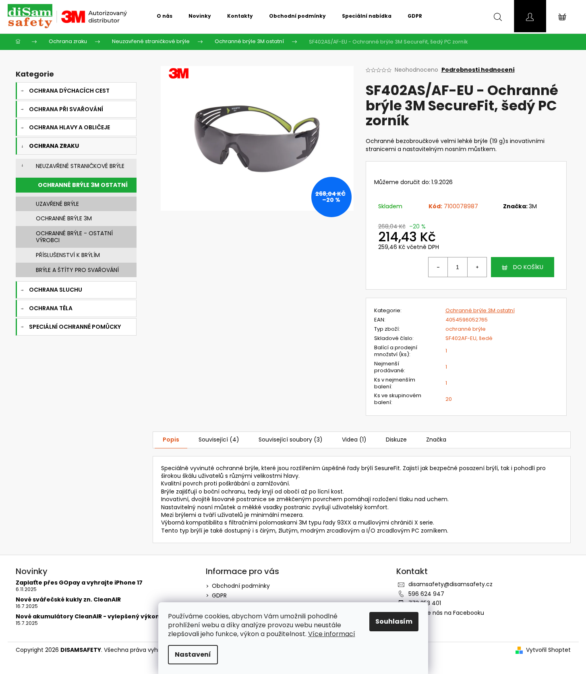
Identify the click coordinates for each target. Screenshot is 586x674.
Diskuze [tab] (396, 440)
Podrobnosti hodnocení (478, 70)
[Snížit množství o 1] (438, 267)
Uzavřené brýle (57, 204)
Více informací (331, 634)
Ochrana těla (50, 308)
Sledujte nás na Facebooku (446, 613)
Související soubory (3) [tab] (291, 440)
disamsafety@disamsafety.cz (450, 584)
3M (533, 206)
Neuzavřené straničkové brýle (80, 166)
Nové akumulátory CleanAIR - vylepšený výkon (87, 617)
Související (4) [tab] (219, 440)
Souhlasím (393, 621)
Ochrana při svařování (66, 109)
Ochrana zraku (54, 146)
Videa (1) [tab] (354, 440)
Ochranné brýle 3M (64, 218)
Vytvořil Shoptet (548, 650)
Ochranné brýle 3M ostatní (83, 185)
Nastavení (193, 654)
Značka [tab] (436, 440)
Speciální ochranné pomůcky (75, 327)
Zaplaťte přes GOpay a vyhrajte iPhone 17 (79, 583)
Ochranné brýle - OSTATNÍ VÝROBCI (74, 236)
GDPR (219, 595)
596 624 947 (426, 594)
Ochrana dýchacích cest (69, 91)
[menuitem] (164, 16)
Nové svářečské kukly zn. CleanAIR (68, 600)
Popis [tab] (171, 440)
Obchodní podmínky (241, 586)
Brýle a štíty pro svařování (77, 270)
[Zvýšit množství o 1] (477, 267)
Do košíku (528, 267)
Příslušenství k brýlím (68, 255)
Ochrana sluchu (55, 290)
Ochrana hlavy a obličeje (69, 127)
